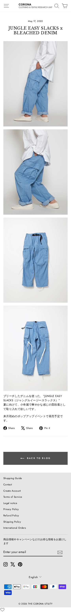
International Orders (14, 528)
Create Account (12, 491)
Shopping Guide (12, 478)
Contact (7, 484)
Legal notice (10, 503)
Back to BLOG (38, 458)
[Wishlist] (2, 609)
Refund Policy (11, 515)
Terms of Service (12, 497)
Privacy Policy (11, 509)
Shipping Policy (12, 522)
